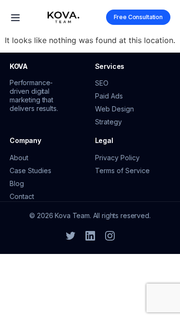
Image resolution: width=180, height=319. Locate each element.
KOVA (19, 66)
